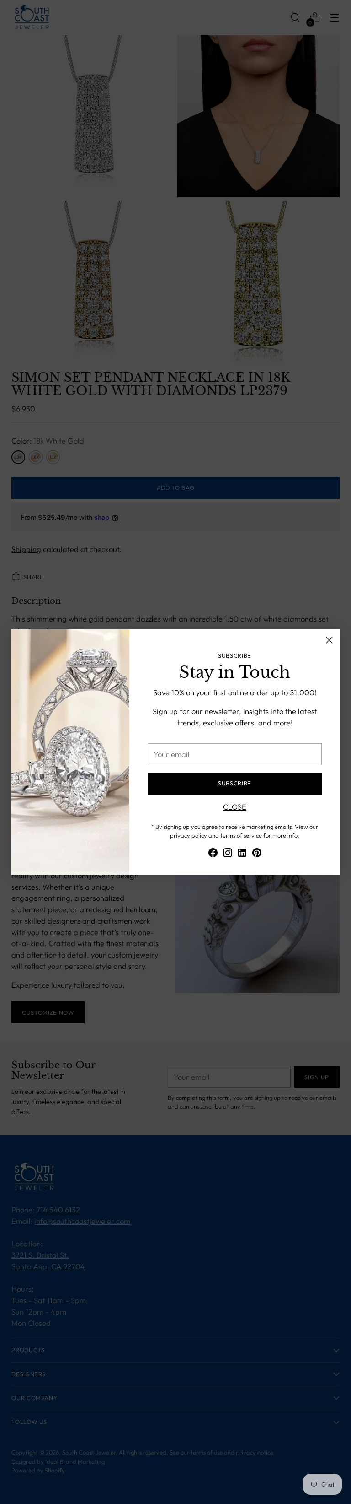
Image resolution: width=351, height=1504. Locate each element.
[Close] (329, 640)
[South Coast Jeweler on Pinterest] (256, 854)
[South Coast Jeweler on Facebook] (212, 854)
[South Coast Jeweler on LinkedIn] (242, 854)
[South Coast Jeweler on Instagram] (227, 854)
